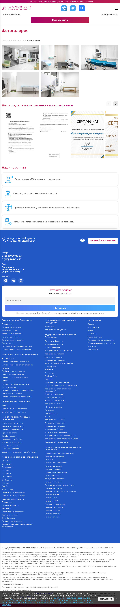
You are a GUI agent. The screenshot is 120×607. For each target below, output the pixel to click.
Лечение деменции (53, 469)
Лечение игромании (53, 482)
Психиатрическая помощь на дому (59, 453)
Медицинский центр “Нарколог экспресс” (19, 8)
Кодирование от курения (55, 330)
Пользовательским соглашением (74, 600)
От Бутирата (7, 477)
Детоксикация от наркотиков (14, 409)
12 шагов (5, 483)
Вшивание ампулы (52, 347)
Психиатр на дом (52, 476)
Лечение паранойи (53, 514)
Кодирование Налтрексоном (57, 442)
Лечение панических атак (56, 463)
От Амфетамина (8, 518)
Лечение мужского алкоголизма (15, 384)
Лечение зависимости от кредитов (60, 485)
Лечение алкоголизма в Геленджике (20, 355)
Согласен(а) (106, 599)
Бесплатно (6, 508)
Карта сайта (93, 350)
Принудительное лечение (13, 374)
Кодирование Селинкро (55, 429)
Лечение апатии (52, 495)
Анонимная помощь (10, 445)
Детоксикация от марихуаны (14, 412)
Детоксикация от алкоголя (13, 340)
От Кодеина (7, 480)
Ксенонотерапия (9, 387)
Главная (6, 41)
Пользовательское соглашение (101, 340)
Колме (47, 416)
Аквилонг (49, 370)
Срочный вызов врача (103, 241)
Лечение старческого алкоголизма (16, 397)
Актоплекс (49, 410)
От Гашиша (6, 464)
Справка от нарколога (11, 449)
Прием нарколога (9, 433)
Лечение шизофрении (54, 456)
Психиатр (49, 460)
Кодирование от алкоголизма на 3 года (61, 439)
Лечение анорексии (53, 488)
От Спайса (6, 473)
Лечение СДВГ (51, 498)
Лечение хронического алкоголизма (17, 365)
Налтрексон (50, 327)
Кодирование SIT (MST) (55, 420)
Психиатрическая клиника (56, 472)
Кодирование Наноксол (55, 426)
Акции (90, 330)
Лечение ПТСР (51, 501)
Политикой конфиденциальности (19, 602)
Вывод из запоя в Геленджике (17, 320)
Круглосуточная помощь (12, 442)
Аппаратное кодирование (56, 432)
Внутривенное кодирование (57, 382)
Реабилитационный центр (13, 426)
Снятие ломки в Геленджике (16, 402)
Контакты (92, 346)
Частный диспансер (10, 505)
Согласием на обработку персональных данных (34, 600)
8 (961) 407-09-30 (110, 15)
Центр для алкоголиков (12, 393)
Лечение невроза (52, 511)
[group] (18, 134)
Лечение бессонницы (54, 507)
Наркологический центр (12, 439)
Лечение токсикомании (12, 521)
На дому (5, 368)
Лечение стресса (52, 517)
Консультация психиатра (55, 479)
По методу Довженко (54, 341)
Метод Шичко (8, 489)
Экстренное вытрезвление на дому (17, 346)
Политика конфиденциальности (101, 343)
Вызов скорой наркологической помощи (19, 452)
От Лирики (6, 461)
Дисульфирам (50, 366)
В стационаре (8, 324)
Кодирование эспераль (55, 354)
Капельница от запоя (11, 337)
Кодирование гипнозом (55, 360)
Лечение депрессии (53, 466)
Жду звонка (60, 308)
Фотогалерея (93, 327)
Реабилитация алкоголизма (13, 371)
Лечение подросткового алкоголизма (18, 390)
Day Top (5, 486)
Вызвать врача (60, 20)
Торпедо (48, 379)
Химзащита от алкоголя (54, 423)
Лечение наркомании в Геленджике (20, 457)
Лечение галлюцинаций (55, 504)
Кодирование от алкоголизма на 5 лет (61, 436)
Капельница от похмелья (12, 334)
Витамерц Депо (51, 413)
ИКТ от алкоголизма (53, 407)
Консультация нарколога (12, 423)
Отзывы (91, 324)
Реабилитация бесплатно (13, 512)
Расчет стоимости (95, 337)
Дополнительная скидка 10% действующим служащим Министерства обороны (60, 2)
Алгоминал (49, 373)
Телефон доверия (9, 436)
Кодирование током (53, 404)
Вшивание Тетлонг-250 (54, 397)
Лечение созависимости (12, 430)
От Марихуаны (8, 467)
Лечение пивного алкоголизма (15, 378)
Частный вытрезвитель (11, 327)
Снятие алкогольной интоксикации (16, 350)
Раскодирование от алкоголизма (59, 363)
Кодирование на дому (54, 344)
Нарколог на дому (9, 330)
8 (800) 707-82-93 (11, 15)
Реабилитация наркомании (13, 493)
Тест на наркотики (9, 515)
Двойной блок (51, 376)
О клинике (18, 41)
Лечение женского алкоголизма (15, 362)
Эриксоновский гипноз (54, 394)
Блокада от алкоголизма (55, 401)
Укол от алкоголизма (53, 357)
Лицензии (92, 334)
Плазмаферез (7, 343)
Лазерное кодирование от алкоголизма (61, 386)
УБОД (4, 406)
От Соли (5, 470)
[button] (115, 103)
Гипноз (5, 381)
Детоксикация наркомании (13, 496)
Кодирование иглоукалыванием (58, 351)
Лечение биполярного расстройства (60, 491)
